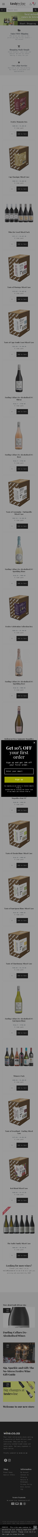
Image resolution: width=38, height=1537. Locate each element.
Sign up (19, 780)
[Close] (34, 742)
